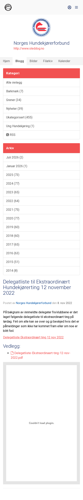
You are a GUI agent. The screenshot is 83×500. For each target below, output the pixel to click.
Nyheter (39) (14, 108)
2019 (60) (12, 227)
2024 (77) (12, 183)
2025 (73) (12, 175)
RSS (12, 135)
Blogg (19, 61)
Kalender (64, 61)
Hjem (6, 61)
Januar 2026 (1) (16, 166)
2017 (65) (12, 244)
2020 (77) (12, 218)
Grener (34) (13, 100)
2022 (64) (12, 201)
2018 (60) (12, 236)
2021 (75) (12, 209)
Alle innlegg (14, 82)
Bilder (33, 61)
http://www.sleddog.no (29, 48)
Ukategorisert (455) (19, 117)
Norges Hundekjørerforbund (33, 303)
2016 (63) (12, 253)
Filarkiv (48, 61)
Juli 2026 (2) (14, 157)
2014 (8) (12, 270)
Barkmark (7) (14, 91)
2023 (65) (12, 192)
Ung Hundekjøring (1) (20, 126)
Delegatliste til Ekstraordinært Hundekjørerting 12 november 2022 (37, 287)
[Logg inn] (69, 7)
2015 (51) (12, 262)
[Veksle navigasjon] (76, 7)
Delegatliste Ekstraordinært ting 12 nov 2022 (33, 337)
